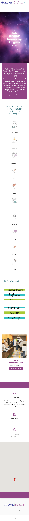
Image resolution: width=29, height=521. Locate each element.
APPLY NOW (14, 45)
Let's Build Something (16, 368)
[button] (14, 479)
